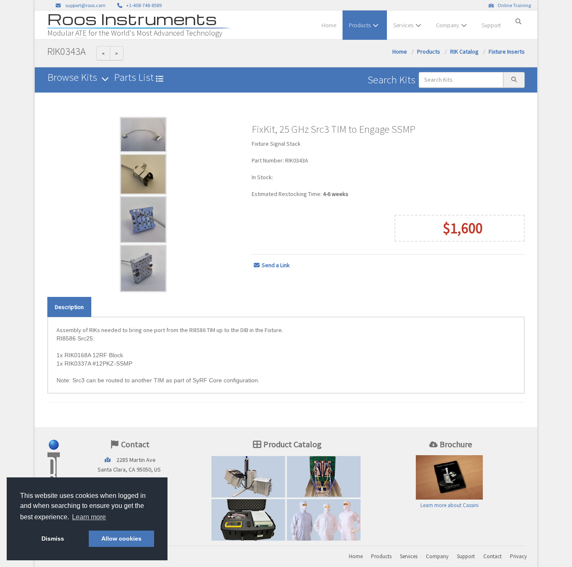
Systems (248, 477)
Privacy (518, 556)
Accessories (248, 520)
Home (329, 25)
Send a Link (276, 265)
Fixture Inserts (507, 51)
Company (447, 25)
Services (403, 25)
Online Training (513, 5)
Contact (492, 556)
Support (491, 25)
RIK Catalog (464, 51)
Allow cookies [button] (121, 538)
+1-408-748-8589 (143, 5)
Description (69, 307)
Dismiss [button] (52, 538)
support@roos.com (85, 5)
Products (360, 25)
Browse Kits (73, 77)
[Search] (518, 18)
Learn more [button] (89, 517)
